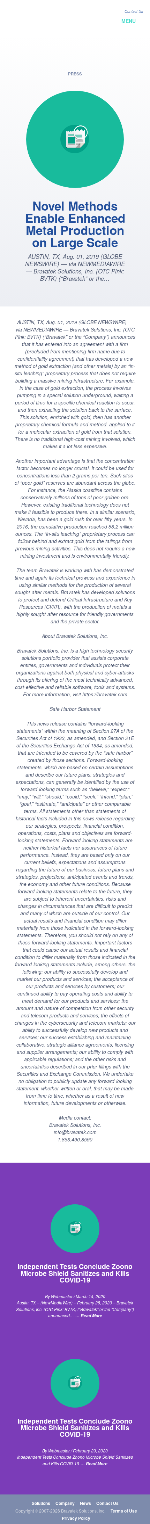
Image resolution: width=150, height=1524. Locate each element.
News (85, 1503)
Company (65, 1503)
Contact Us (134, 11)
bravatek (37, 17)
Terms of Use (124, 1511)
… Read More (88, 1316)
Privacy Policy (76, 1518)
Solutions (41, 1503)
